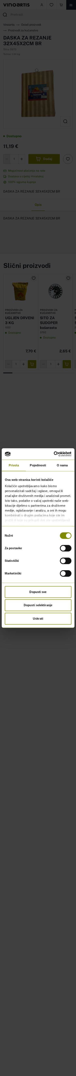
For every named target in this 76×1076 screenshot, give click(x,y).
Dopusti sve (37, 592)
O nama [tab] (62, 465)
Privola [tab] (14, 465)
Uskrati (38, 618)
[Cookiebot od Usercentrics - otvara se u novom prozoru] (54, 454)
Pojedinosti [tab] (38, 465)
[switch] (65, 548)
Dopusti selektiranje (38, 605)
